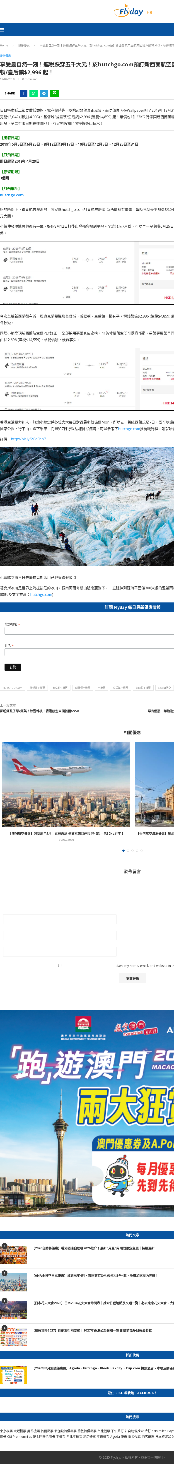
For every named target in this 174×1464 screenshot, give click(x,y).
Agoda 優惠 (119, 1436)
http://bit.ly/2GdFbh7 (28, 438)
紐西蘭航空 (164, 687)
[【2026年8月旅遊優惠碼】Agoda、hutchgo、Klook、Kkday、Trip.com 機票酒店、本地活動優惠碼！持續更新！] (13, 1375)
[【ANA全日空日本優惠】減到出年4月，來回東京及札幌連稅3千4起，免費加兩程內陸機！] (13, 1282)
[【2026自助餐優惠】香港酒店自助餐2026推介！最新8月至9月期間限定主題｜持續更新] (13, 1255)
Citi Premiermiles (19, 1436)
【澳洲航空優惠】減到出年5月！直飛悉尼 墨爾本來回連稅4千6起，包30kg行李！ (66, 833)
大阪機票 (20, 1431)
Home (4, 45)
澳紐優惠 (24, 45)
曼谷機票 (33, 1431)
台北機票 (103, 1431)
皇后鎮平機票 (120, 687)
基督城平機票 (37, 687)
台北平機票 (74, 1436)
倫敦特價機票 (87, 1431)
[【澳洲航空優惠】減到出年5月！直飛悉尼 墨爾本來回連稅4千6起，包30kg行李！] (66, 784)
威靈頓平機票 (82, 687)
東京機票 (6, 1431)
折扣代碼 (134, 1436)
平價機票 (103, 1436)
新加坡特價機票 (65, 1431)
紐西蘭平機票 (143, 687)
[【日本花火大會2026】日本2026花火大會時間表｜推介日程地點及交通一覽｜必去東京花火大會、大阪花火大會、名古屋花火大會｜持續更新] (13, 1310)
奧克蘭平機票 (60, 687)
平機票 (101, 687)
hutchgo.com (129, 428)
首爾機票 (47, 1431)
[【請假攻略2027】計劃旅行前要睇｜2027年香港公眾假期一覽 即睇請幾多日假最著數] (13, 1337)
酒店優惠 (89, 1436)
